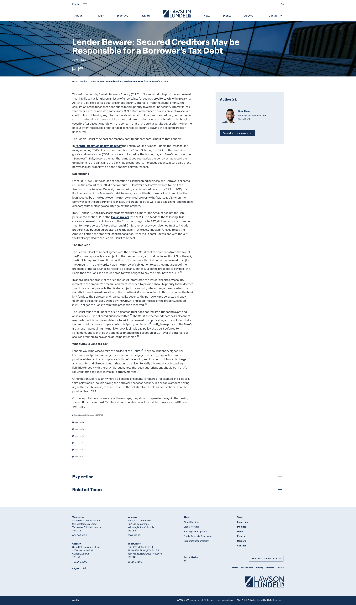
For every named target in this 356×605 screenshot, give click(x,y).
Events (227, 15)
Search (280, 567)
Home (75, 81)
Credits (75, 600)
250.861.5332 (135, 535)
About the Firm (191, 522)
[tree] (178, 483)
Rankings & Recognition (195, 531)
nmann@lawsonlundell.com (252, 115)
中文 (85, 4)
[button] (282, 4)
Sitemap (270, 567)
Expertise (122, 15)
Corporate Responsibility (196, 540)
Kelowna (132, 517)
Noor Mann (244, 111)
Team (101, 15)
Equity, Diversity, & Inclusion (198, 536)
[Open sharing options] (80, 69)
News (207, 15)
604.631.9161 (244, 118)
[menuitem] (177, 13)
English (76, 4)
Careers (248, 15)
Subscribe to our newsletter (237, 133)
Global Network (191, 526)
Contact (273, 15)
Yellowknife (134, 543)
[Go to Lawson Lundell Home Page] (264, 581)
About (78, 15)
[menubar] (178, 13)
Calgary (76, 543)
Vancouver (78, 517)
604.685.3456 (79, 535)
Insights (145, 15)
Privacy (259, 567)
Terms (235, 567)
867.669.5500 (135, 561)
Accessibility (247, 567)
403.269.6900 (79, 561)
